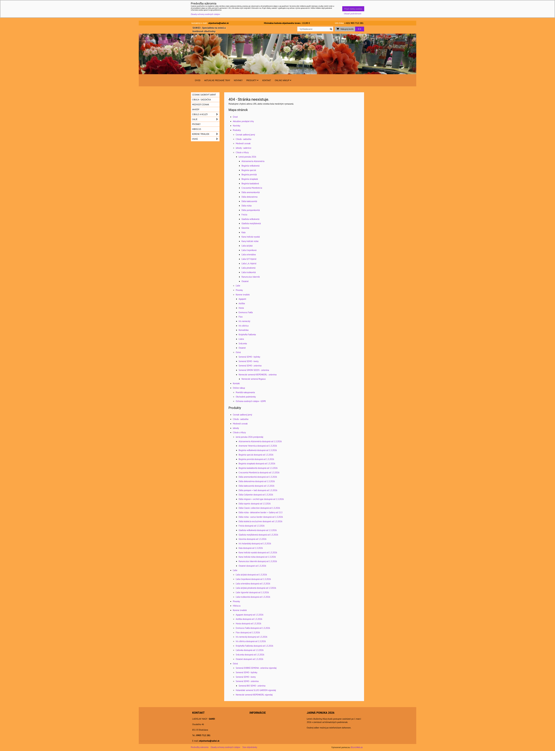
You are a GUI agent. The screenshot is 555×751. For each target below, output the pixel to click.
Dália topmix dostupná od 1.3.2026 (255, 503)
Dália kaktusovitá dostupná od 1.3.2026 (256, 485)
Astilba (242, 303)
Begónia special (249, 170)
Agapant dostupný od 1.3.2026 (249, 614)
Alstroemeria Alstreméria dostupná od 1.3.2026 (260, 441)
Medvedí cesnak (243, 143)
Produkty (251, 80)
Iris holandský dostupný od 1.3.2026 (255, 543)
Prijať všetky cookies (353, 8)
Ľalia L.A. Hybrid (249, 263)
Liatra (241, 338)
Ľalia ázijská (247, 245)
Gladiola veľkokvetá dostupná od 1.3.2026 (258, 530)
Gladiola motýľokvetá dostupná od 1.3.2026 (258, 534)
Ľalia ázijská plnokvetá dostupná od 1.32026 (256, 587)
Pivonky (239, 290)
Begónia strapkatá (250, 178)
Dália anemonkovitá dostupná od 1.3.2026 (258, 476)
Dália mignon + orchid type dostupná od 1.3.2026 (261, 499)
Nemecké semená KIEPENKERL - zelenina (257, 374)
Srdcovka (243, 343)
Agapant (242, 298)
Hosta (241, 307)
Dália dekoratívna (249, 196)
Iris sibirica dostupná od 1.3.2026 (251, 641)
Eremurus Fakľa (246, 312)
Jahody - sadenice (243, 147)
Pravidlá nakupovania (245, 392)
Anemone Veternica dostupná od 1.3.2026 (258, 445)
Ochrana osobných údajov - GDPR (251, 401)
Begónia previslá (249, 174)
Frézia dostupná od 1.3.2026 (251, 525)
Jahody (236, 428)
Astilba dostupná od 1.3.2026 (249, 618)
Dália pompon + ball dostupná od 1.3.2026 (258, 490)
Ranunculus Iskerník (251, 276)
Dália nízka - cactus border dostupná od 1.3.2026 (261, 516)
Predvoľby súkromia (199, 747)
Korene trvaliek (243, 294)
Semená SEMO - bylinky (249, 356)
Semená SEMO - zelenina (250, 365)
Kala (243, 232)
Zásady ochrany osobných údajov (225, 747)
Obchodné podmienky (246, 396)
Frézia (244, 214)
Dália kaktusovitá (249, 201)
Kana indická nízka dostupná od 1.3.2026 (257, 556)
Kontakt (266, 80)
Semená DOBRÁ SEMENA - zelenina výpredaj (256, 667)
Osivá (238, 352)
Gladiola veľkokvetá (250, 219)
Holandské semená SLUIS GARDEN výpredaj (256, 690)
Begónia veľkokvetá (250, 165)
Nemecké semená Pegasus (254, 378)
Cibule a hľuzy (242, 152)
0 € (359, 28)
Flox (241, 316)
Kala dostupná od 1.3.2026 (251, 547)
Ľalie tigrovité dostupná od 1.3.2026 (252, 592)
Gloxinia (245, 227)
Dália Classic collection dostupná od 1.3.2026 (259, 507)
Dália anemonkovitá (251, 192)
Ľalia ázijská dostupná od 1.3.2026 (251, 574)
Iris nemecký (244, 321)
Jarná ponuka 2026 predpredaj (249, 436)
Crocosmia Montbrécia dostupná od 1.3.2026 (259, 472)
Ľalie (238, 285)
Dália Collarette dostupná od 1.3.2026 (256, 494)
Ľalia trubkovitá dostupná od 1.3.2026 (253, 596)
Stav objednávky (249, 747)
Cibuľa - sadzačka (243, 139)
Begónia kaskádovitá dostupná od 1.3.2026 (258, 467)
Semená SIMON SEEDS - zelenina (254, 370)
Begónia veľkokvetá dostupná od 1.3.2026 (258, 450)
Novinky (238, 80)
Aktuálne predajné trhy (217, 80)
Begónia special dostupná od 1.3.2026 (256, 454)
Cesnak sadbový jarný (245, 134)
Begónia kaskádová (250, 183)
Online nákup (282, 80)
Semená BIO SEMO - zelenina (252, 685)
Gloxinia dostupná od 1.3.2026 (252, 539)
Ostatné (245, 281)
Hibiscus (236, 605)
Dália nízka (246, 205)
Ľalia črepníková (249, 250)
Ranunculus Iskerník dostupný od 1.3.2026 (258, 561)
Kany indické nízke (250, 241)
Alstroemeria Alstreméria (253, 161)
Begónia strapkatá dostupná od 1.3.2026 (257, 463)
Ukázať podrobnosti (352, 13)
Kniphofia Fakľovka (247, 334)
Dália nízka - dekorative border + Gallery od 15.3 (260, 512)
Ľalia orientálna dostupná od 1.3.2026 (253, 583)
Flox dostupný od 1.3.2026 (248, 632)
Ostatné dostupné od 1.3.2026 (252, 565)
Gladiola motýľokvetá (251, 223)
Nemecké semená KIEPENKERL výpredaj (254, 694)
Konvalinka (243, 329)
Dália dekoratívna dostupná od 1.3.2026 (257, 481)
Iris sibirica (243, 325)
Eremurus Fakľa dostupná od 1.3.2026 (253, 627)
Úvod (197, 80)
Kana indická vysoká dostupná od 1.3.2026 (258, 552)
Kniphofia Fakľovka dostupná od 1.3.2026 (254, 645)
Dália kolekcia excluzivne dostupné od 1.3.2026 (260, 521)
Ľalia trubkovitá (249, 272)
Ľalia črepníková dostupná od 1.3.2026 (253, 579)
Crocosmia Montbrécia (252, 187)
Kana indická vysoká (251, 236)
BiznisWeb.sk (357, 747)
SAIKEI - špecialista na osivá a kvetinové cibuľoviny (209, 30)
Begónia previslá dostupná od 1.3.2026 (256, 459)
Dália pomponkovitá (251, 210)
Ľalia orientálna (249, 254)
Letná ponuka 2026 (247, 156)
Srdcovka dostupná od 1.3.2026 (250, 654)
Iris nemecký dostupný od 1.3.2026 (251, 636)
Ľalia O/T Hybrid (249, 258)
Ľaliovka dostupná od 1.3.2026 (249, 650)
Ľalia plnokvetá (248, 267)
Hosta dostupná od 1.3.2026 (248, 623)
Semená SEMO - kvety (249, 361)
